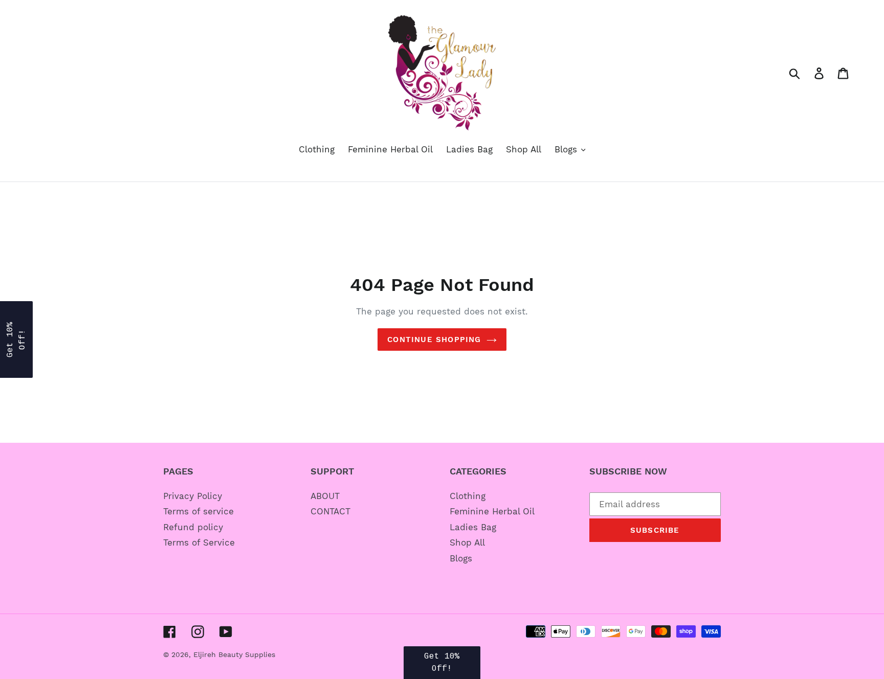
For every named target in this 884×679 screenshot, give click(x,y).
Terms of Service (199, 542)
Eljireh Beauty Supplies (234, 654)
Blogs (461, 558)
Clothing (467, 496)
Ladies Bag (473, 527)
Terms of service (198, 511)
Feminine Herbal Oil (492, 511)
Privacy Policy (192, 496)
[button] (16, 339)
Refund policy (193, 527)
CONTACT (330, 511)
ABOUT (325, 496)
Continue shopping (434, 339)
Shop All (467, 542)
